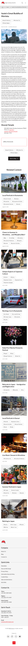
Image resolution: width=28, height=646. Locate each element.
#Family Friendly (7, 198)
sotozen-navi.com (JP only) (11, 131)
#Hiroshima (20, 238)
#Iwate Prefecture (7, 20)
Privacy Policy (4, 571)
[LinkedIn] (8, 636)
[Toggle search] (22, 2)
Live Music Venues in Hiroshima (13, 455)
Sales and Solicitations (6, 579)
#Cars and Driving (16, 314)
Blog (2, 554)
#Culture (6, 277)
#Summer (6, 243)
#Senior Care (14, 527)
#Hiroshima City (7, 458)
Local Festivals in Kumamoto (12, 195)
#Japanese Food (18, 280)
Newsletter (4, 566)
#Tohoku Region (6, 23)
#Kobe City (17, 356)
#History (13, 277)
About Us (3, 551)
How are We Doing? (6, 568)
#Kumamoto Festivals (8, 204)
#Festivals (16, 198)
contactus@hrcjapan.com (7, 621)
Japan (7, 7)
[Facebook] (12, 636)
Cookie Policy (4, 577)
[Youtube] (20, 636)
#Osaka (11, 427)
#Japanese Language (8, 282)
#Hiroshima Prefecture (9, 240)
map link (11, 129)
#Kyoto (5, 427)
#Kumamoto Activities (17, 201)
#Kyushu (18, 204)
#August (5, 353)
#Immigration (7, 390)
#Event (11, 353)
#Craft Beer (12, 238)
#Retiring (6, 527)
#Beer (5, 238)
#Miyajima (19, 240)
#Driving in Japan (7, 316)
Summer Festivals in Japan (11, 487)
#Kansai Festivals (18, 424)
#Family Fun (6, 493)
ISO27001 (3, 582)
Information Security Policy (8, 574)
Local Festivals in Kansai (11, 418)
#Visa (22, 390)
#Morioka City (17, 20)
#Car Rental (6, 314)
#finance (5, 524)
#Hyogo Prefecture (8, 356)
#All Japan (6, 490)
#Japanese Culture (8, 280)
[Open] (25, 2)
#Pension (22, 524)
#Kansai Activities (8, 424)
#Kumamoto (6, 201)
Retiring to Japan (8, 521)
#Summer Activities (15, 243)
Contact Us (4, 557)
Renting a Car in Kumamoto (12, 311)
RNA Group (11, 628)
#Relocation (15, 390)
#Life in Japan (13, 524)
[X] (16, 636)
